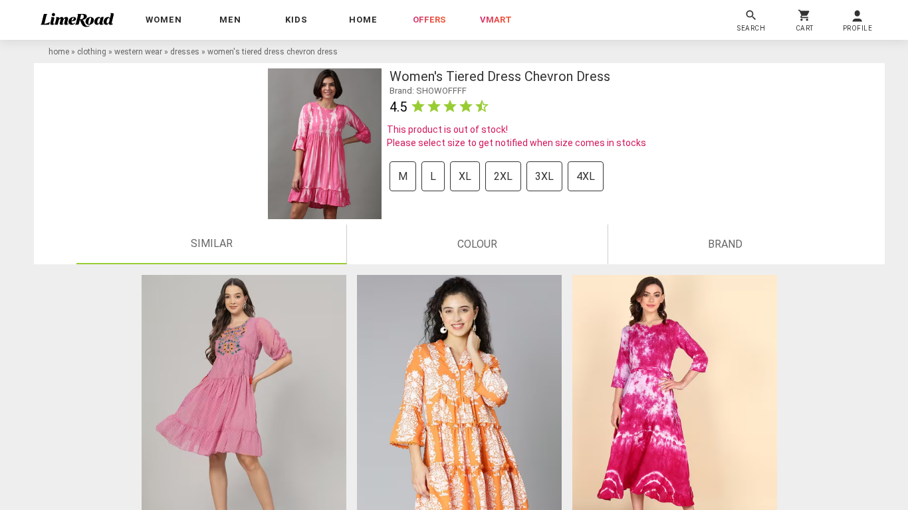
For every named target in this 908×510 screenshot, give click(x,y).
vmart (496, 20)
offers (429, 20)
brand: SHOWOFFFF (428, 91)
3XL (544, 176)
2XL (503, 176)
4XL (585, 176)
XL (465, 176)
